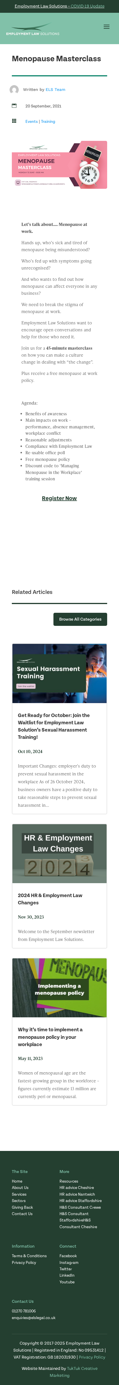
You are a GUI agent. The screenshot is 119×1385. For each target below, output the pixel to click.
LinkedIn (67, 1275)
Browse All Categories (80, 619)
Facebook (68, 1256)
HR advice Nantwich (77, 1194)
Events (31, 121)
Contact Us (22, 1214)
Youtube (67, 1282)
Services (19, 1194)
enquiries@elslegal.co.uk (33, 1318)
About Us (20, 1187)
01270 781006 (24, 1311)
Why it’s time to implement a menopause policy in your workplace (50, 1037)
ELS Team (55, 89)
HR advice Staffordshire (81, 1201)
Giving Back (22, 1207)
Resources (69, 1181)
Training (48, 121)
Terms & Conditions (29, 1256)
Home (17, 1181)
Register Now (59, 498)
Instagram (69, 1262)
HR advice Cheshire (77, 1187)
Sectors (19, 1201)
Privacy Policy (24, 1262)
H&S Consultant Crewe (80, 1207)
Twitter (66, 1269)
